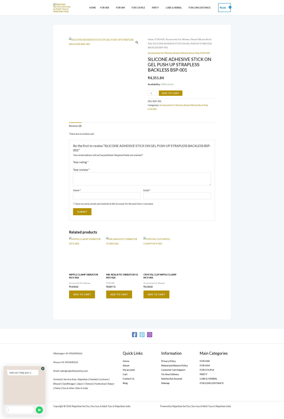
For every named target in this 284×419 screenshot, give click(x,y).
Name (77, 190)
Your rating (80, 162)
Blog (125, 383)
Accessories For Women (177, 39)
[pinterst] (142, 335)
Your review (81, 169)
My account (129, 369)
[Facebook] (134, 335)
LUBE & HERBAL (174, 7)
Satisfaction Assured (171, 378)
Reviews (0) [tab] (75, 125)
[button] (137, 42)
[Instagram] (150, 335)
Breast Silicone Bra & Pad (186, 52)
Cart (125, 374)
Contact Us (128, 378)
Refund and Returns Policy (174, 365)
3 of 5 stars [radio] (97, 162)
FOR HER (104, 7)
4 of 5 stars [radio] (101, 162)
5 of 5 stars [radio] (104, 162)
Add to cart (170, 93)
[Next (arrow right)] (279, 209)
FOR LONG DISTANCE (199, 7)
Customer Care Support (173, 369)
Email (146, 190)
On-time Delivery (170, 374)
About (126, 365)
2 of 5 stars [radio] (94, 162)
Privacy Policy (168, 361)
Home (92, 7)
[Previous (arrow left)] (5, 209)
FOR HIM (120, 7)
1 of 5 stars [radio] (91, 162)
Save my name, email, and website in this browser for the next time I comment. (114, 203)
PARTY (155, 7)
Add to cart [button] (82, 294)
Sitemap (165, 383)
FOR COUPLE (138, 7)
